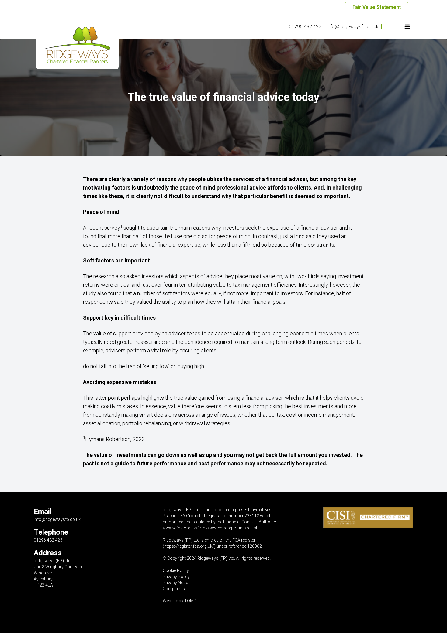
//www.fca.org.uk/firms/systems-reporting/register (212, 527)
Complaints (174, 588)
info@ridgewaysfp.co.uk (353, 26)
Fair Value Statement (376, 7)
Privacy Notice (176, 582)
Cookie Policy (176, 570)
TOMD (190, 600)
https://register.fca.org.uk (188, 546)
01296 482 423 (305, 26)
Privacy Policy (176, 576)
